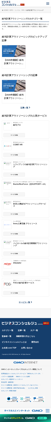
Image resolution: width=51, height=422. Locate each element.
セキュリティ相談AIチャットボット (12, 379)
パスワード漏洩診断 (7, 376)
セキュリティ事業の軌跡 (8, 391)
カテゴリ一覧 (7, 330)
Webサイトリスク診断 (23, 376)
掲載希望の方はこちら (25, 336)
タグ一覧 (34, 330)
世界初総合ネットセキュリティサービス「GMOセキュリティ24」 (21, 373)
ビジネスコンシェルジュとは (14, 342)
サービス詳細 (14, 135)
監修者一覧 (6, 336)
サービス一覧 (24, 302)
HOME (6, 10)
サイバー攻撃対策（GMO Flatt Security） (13, 388)
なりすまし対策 (33, 388)
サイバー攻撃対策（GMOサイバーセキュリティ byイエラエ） (20, 385)
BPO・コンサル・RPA (17, 10)
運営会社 (35, 342)
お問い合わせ (26, 348)
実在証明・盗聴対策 (7, 382)
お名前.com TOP (9, 348)
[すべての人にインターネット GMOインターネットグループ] (22, 410)
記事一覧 (24, 108)
